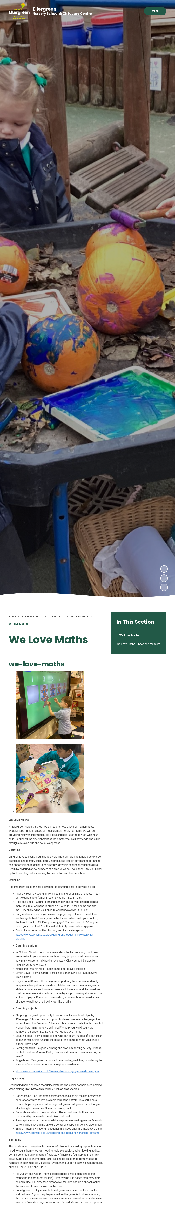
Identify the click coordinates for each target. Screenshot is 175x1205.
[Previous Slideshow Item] (164, 578)
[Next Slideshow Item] (164, 569)
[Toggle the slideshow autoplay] (164, 587)
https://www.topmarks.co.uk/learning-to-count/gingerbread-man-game (57, 1071)
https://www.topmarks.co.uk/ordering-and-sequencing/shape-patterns (57, 1132)
